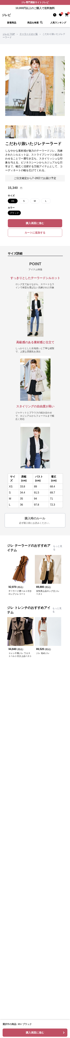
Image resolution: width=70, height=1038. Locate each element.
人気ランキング (58, 22)
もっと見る (57, 548)
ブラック (14, 213)
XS (12, 201)
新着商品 (11, 22)
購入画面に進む (35, 223)
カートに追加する (35, 232)
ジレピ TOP (9, 34)
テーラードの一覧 (29, 34)
